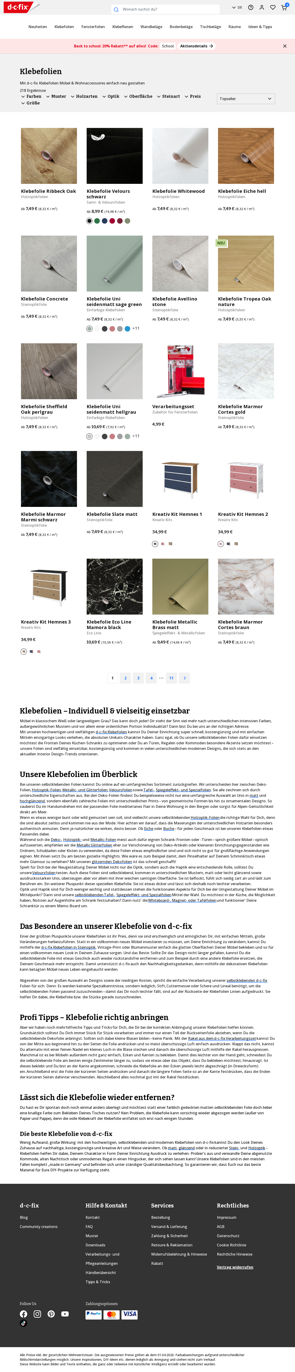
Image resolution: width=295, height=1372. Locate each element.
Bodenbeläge (181, 26)
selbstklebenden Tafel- (95, 894)
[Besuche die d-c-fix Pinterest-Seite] (54, 1314)
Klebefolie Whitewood (178, 191)
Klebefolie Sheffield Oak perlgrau (44, 409)
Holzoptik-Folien (46, 789)
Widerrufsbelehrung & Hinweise (179, 1254)
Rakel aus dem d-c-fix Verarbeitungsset (222, 1038)
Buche (168, 828)
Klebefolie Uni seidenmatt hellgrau (111, 409)
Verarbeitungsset (173, 406)
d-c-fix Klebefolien (111, 731)
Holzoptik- (72, 839)
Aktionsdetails (194, 46)
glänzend (187, 1147)
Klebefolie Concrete (44, 299)
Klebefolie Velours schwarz (108, 193)
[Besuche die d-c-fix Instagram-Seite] (40, 1314)
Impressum (226, 1217)
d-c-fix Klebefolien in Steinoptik (68, 947)
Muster (92, 1235)
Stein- (234, 1147)
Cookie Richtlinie (231, 1245)
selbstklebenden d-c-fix (247, 980)
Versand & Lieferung (169, 1226)
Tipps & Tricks (98, 1281)
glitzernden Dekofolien (112, 861)
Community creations (39, 1226)
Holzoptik (256, 1147)
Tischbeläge (210, 26)
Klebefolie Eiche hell (242, 191)
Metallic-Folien (103, 839)
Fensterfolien (93, 26)
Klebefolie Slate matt (112, 514)
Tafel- (148, 789)
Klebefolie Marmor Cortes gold (240, 409)
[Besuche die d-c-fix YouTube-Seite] (67, 1314)
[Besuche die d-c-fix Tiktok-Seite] (23, 1323)
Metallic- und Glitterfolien (85, 789)
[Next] (184, 678)
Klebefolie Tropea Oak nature (244, 301)
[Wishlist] (273, 7)
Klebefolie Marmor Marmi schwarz (43, 517)
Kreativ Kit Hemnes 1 (177, 514)
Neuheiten (37, 26)
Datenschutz (228, 1235)
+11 (135, 328)
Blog (24, 1217)
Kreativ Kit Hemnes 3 (46, 622)
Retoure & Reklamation (171, 1245)
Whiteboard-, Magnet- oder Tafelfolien (182, 900)
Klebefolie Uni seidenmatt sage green (114, 301)
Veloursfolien (120, 789)
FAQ (89, 1226)
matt (254, 795)
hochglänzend (32, 800)
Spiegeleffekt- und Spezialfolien (183, 789)
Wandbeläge (151, 26)
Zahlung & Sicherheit (169, 1235)
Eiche (148, 828)
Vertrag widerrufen (235, 1267)
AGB (220, 1226)
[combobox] (165, 9)
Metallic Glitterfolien (94, 845)
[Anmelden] (262, 7)
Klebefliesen (122, 26)
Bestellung (160, 1217)
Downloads (95, 1245)
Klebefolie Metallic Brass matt (174, 624)
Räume (234, 26)
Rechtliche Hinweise (234, 1254)
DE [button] (239, 7)
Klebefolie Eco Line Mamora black (109, 624)
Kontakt (93, 1217)
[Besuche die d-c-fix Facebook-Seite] (27, 1314)
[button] (285, 46)
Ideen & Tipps (260, 26)
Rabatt (157, 1263)
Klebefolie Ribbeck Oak (48, 191)
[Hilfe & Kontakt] (251, 7)
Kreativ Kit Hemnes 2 (243, 514)
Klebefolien (64, 26)
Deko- (56, 839)
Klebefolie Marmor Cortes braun (240, 624)
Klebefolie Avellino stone (174, 301)
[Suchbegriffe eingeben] (116, 9)
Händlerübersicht (101, 1272)
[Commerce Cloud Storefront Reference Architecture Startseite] (12, 7)
